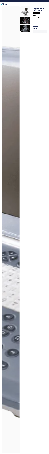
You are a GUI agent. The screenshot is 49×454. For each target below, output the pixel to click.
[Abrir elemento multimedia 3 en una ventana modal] (25, 20)
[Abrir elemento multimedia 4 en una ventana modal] (25, 28)
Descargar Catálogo (35, 26)
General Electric (35, 6)
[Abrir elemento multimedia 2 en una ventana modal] (25, 11)
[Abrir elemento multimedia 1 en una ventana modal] (11, 229)
